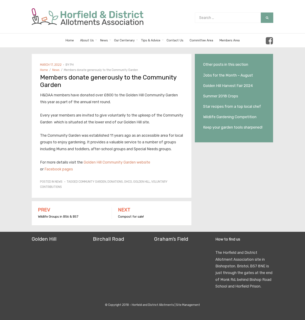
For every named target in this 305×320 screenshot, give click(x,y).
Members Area (229, 40)
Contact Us (175, 40)
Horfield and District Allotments (153, 305)
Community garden (92, 182)
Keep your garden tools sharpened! (232, 127)
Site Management (188, 305)
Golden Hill (141, 182)
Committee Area (201, 40)
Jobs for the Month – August (228, 75)
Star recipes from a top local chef (232, 106)
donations (115, 182)
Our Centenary (124, 40)
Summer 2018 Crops (220, 96)
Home (69, 40)
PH (72, 65)
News (104, 40)
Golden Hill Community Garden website (117, 162)
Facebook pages (58, 169)
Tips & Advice (150, 40)
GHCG (128, 182)
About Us (87, 40)
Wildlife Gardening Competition (229, 117)
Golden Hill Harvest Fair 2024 (228, 85)
